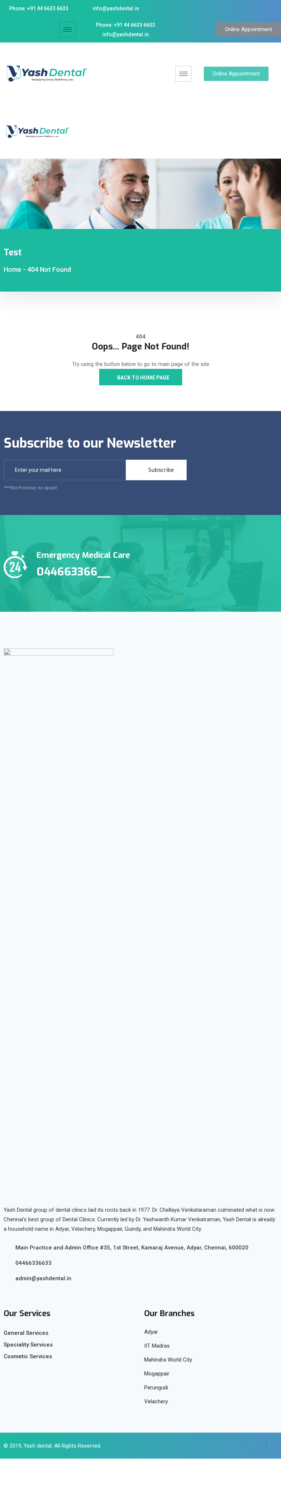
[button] (248, 29)
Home (12, 269)
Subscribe (160, 470)
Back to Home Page (142, 378)
